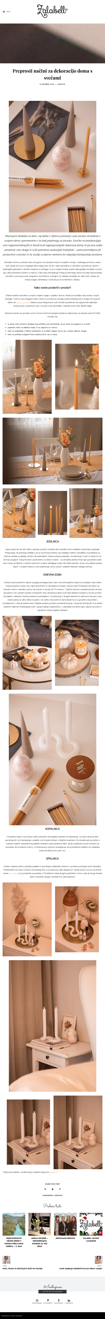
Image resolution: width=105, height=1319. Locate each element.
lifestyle (61, 84)
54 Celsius (13, 873)
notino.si (53, 1172)
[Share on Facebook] (60, 1189)
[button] (6, 11)
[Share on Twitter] (52, 1189)
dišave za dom (22, 302)
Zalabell (19, 1316)
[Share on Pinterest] (45, 1189)
